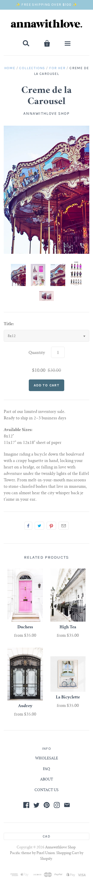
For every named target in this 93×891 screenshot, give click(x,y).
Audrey (25, 706)
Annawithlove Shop (46, 113)
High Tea (68, 627)
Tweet (39, 526)
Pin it (51, 526)
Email (64, 526)
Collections (32, 68)
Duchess (25, 627)
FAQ (46, 769)
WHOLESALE (46, 758)
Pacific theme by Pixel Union (32, 853)
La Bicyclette (68, 697)
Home (9, 68)
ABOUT (46, 779)
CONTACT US (46, 790)
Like (28, 526)
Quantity (37, 353)
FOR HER (57, 68)
